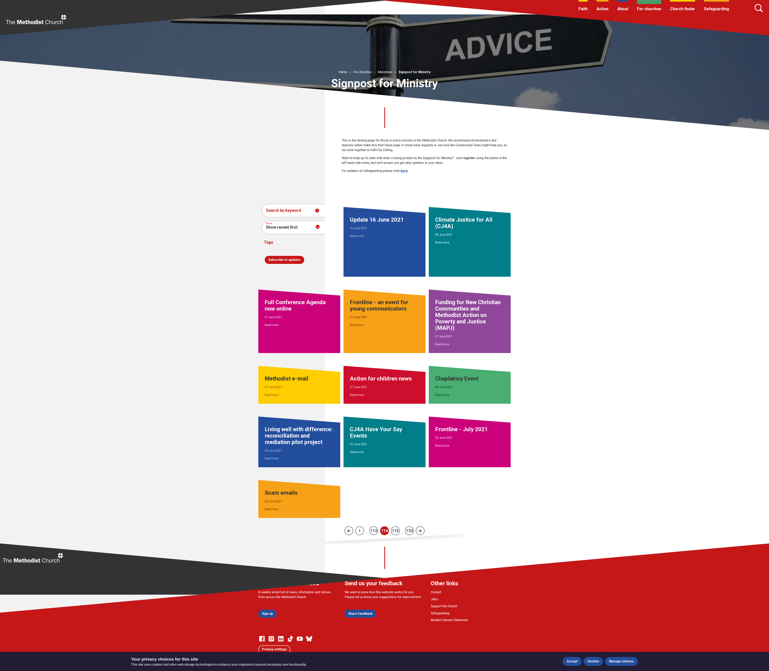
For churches (649, 8)
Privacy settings (274, 649)
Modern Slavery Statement (449, 620)
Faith (583, 8)
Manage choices (621, 661)
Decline (593, 661)
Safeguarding (716, 8)
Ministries (385, 72)
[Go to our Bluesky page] (309, 638)
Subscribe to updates (284, 260)
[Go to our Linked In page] (280, 638)
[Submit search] (317, 211)
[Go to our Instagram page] (271, 638)
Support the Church (444, 606)
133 (409, 530)
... (367, 533)
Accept (572, 661)
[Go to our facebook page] (262, 638)
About (622, 8)
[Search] (759, 8)
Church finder (682, 8)
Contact (436, 592)
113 (373, 530)
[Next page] (420, 530)
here (404, 171)
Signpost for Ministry (415, 72)
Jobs (434, 599)
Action (602, 8)
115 (395, 530)
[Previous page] (348, 530)
